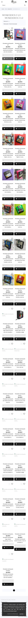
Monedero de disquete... (8, 534)
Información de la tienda (8, 599)
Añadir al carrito (8, 58)
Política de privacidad (12, 613)
